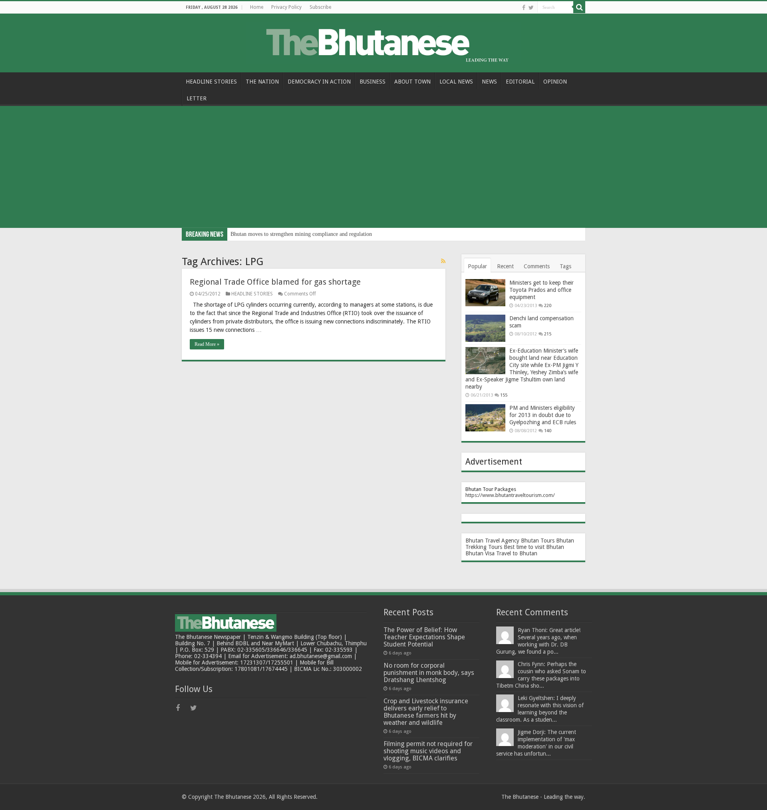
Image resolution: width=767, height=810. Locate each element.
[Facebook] (523, 7)
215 (547, 334)
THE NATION (262, 81)
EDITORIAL (520, 81)
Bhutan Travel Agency (492, 540)
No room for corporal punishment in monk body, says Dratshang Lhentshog (429, 673)
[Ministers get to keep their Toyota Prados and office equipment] (485, 292)
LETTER (197, 98)
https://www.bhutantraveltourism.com (509, 495)
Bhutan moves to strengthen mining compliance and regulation (301, 234)
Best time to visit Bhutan (534, 547)
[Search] (579, 7)
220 (547, 305)
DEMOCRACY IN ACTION (319, 81)
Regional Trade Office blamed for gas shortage (275, 282)
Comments (537, 266)
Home (256, 7)
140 (547, 430)
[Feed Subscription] (443, 261)
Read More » (207, 344)
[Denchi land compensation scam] (485, 328)
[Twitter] (531, 7)
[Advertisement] (383, 168)
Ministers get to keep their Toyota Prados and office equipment (541, 289)
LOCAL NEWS (456, 81)
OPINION (555, 81)
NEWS (489, 81)
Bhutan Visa (480, 553)
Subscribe (320, 7)
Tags (565, 266)
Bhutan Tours (537, 540)
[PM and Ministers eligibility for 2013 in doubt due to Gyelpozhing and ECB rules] (485, 417)
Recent (505, 266)
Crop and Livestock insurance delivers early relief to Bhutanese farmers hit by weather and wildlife (426, 711)
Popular (477, 266)
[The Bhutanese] (383, 41)
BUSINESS (372, 81)
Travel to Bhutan (516, 553)
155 (503, 395)
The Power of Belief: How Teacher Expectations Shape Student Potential (424, 637)
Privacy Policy (286, 7)
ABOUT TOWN (412, 81)
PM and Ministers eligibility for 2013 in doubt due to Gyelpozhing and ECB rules (542, 415)
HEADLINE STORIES (211, 81)
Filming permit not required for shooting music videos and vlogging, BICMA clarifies (428, 751)
